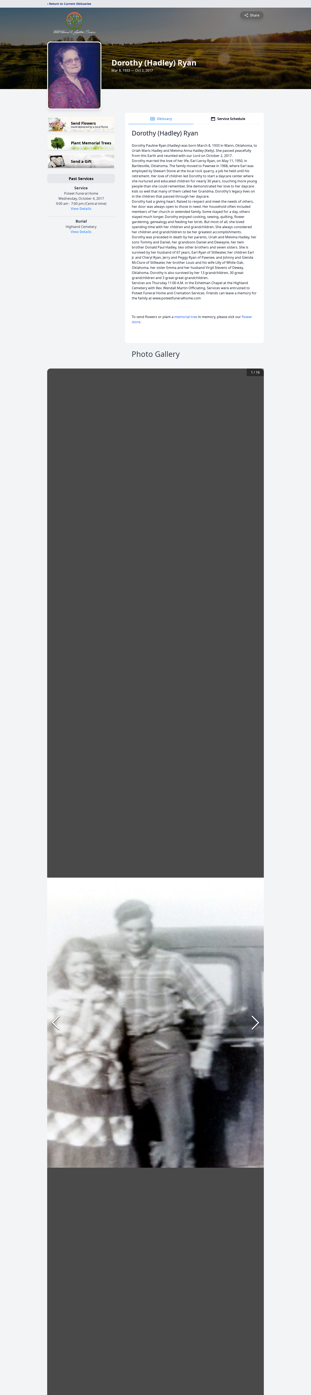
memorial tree (185, 316)
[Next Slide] (255, 1022)
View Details (81, 208)
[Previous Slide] (55, 1022)
